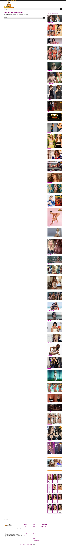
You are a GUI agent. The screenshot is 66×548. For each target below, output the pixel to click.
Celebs (34, 526)
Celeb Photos (49, 4)
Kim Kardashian (49, 402)
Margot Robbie (49, 274)
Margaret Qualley (50, 44)
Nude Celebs (35, 4)
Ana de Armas (49, 70)
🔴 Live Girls (60, 4)
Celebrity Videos (24, 4)
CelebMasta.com (23, 544)
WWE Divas (49, 121)
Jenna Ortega (49, 99)
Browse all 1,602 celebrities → (55, 514)
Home (19, 4)
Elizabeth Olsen (49, 263)
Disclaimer (25, 528)
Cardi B (48, 332)
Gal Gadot (48, 300)
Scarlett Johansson (50, 237)
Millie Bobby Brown (50, 83)
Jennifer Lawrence (50, 355)
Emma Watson (49, 381)
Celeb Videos (34, 538)
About (25, 526)
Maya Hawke (49, 159)
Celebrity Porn (35, 536)
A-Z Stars (30, 4)
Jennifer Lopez (49, 454)
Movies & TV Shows (42, 4)
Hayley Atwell (49, 440)
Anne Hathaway (49, 411)
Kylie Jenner (49, 392)
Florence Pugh (49, 254)
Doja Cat (48, 226)
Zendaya (48, 36)
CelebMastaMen (13, 0)
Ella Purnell (49, 320)
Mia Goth (48, 111)
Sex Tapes (54, 4)
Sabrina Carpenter (50, 171)
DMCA (25, 535)
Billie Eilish (49, 193)
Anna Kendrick (49, 342)
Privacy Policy (26, 533)
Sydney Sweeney (50, 22)
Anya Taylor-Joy (50, 206)
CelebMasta (7, 0)
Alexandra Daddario (50, 310)
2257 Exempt (26, 537)
